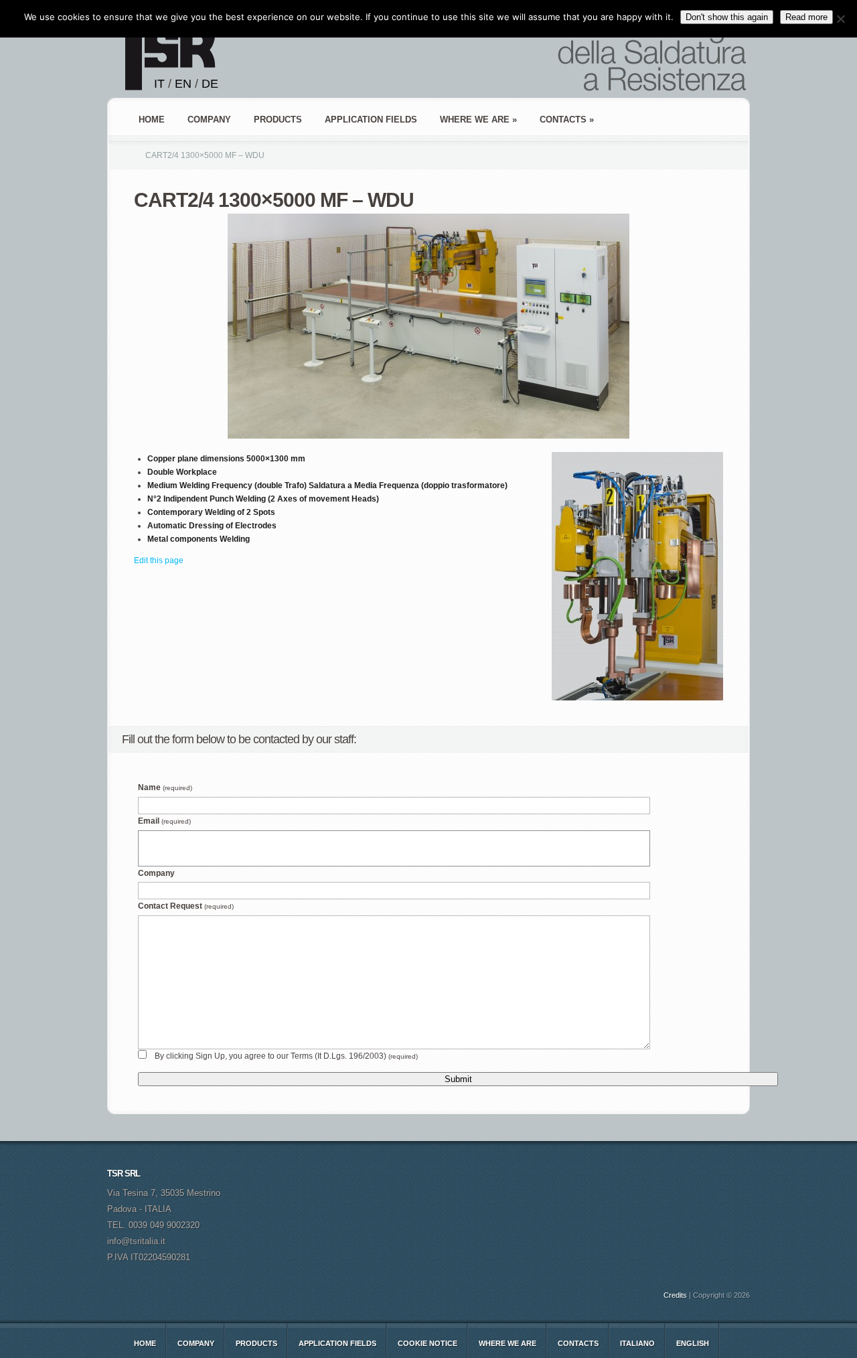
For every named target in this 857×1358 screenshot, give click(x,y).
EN (183, 83)
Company (156, 873)
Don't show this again (727, 17)
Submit (458, 1079)
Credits (675, 1295)
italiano (637, 1343)
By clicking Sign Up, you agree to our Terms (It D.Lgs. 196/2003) (286, 1056)
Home (152, 120)
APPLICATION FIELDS (371, 120)
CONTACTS (578, 1343)
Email (164, 821)
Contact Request (186, 906)
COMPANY (209, 120)
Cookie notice (427, 1343)
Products (256, 1343)
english (692, 1343)
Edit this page (158, 560)
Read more (806, 17)
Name (165, 787)
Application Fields (337, 1343)
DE (210, 83)
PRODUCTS (278, 120)
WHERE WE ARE (507, 1343)
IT (159, 83)
